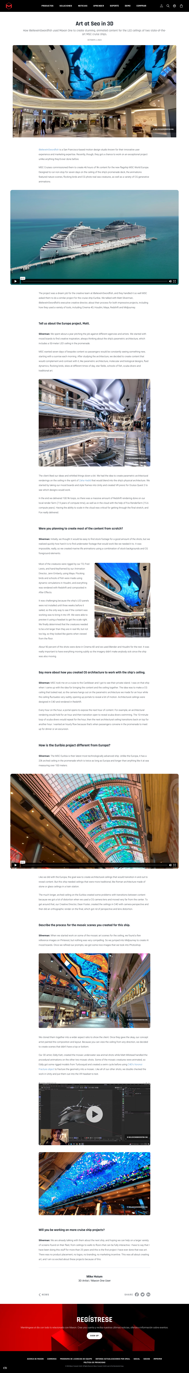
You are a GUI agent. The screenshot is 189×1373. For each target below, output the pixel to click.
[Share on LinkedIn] (148, 1294)
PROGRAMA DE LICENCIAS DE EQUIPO (76, 1359)
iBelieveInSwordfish (49, 149)
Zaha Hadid (85, 480)
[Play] (94, 1114)
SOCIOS (147, 1359)
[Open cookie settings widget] (5, 1368)
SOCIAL (137, 1359)
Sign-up (94, 1335)
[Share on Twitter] (143, 1294)
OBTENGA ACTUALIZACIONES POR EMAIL (113, 1359)
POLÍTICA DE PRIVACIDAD (94, 1362)
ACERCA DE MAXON (35, 1359)
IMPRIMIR (158, 1359)
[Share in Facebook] (137, 1294)
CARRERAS (52, 1359)
